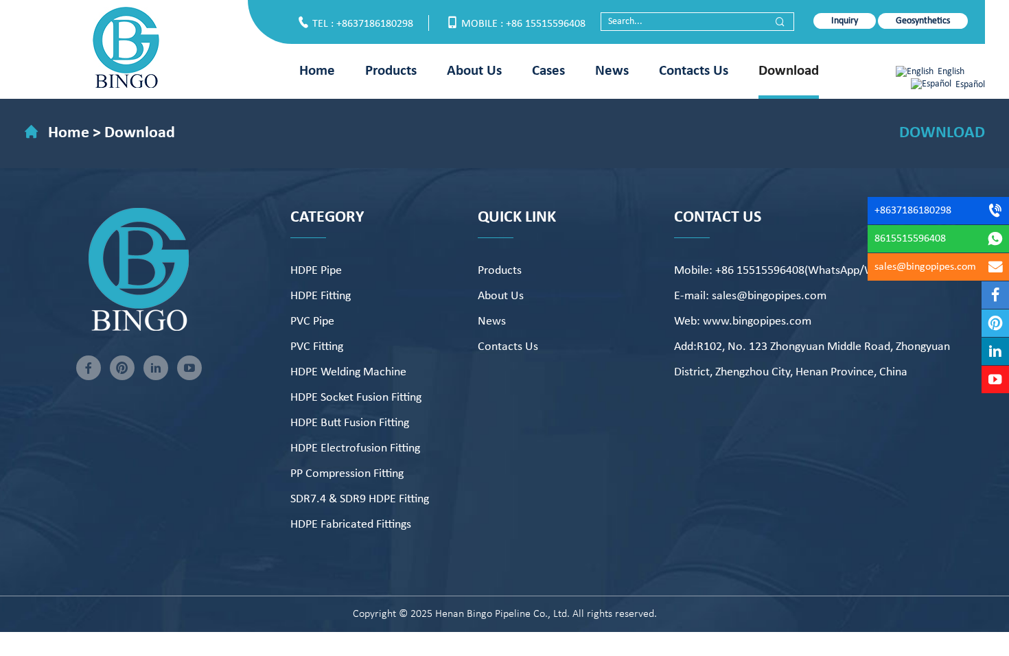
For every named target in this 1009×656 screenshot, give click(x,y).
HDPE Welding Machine (348, 372)
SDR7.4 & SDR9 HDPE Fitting (359, 499)
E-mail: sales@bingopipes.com (750, 296)
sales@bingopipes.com (925, 266)
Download (788, 71)
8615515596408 (910, 238)
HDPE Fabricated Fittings (350, 524)
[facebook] (88, 367)
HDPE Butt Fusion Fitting (349, 423)
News (612, 71)
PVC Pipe (312, 321)
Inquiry (844, 21)
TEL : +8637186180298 (362, 24)
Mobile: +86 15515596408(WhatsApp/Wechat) (790, 270)
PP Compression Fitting (347, 473)
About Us (474, 71)
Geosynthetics (923, 21)
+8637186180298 (912, 210)
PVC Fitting (316, 346)
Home (317, 71)
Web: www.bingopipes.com (742, 321)
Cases (548, 71)
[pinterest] (122, 367)
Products (391, 71)
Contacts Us (693, 71)
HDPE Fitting (320, 296)
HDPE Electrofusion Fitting (355, 448)
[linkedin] (155, 367)
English (951, 72)
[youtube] (189, 367)
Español (970, 85)
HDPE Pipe (316, 270)
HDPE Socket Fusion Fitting (355, 397)
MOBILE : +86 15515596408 (523, 24)
